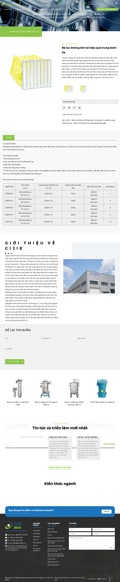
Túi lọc (50, 535)
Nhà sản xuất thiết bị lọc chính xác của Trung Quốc (69, 578)
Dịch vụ (44, 9)
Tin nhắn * (9, 349)
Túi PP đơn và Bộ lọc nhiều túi (102, 402)
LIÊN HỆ (106, 511)
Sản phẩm (20, 9)
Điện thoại (81, 338)
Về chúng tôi (56, 9)
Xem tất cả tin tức (60, 467)
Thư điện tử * (46, 338)
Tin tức (68, 9)
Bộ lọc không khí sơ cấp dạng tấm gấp (89, 123)
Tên (6, 338)
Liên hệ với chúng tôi (84, 9)
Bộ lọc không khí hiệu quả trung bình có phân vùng (93, 120)
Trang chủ (8, 9)
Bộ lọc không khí (62, 17)
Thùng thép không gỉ (55, 546)
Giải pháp (32, 9)
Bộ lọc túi (51, 529)
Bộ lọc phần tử (53, 532)
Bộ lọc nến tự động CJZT (56, 538)
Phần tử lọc (52, 559)
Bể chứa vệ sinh (53, 562)
